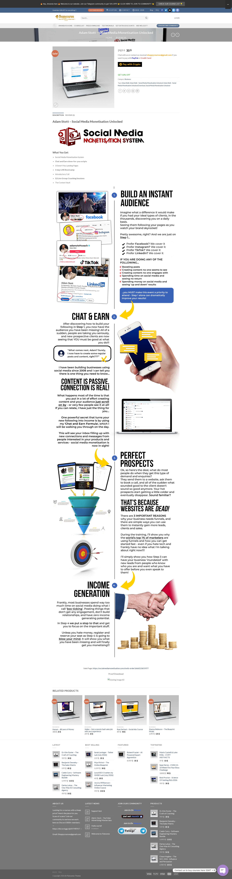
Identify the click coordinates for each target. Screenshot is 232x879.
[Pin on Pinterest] (133, 91)
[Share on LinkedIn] (137, 91)
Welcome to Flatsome (100, 834)
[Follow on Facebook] (162, 10)
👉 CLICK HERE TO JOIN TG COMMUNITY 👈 (136, 4)
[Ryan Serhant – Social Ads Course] (132, 710)
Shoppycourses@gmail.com (69, 834)
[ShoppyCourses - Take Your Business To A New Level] (65, 17)
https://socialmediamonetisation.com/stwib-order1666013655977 (121, 668)
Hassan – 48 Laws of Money (63, 729)
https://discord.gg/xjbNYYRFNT (66, 828)
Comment (94, 828)
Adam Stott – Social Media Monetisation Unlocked (146, 83)
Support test (96, 811)
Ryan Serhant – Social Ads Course (130, 729)
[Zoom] (55, 105)
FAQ (157, 10)
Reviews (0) (70, 115)
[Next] (179, 717)
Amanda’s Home (65, 26)
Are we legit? (142, 26)
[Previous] (52, 717)
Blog (151, 10)
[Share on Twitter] (124, 91)
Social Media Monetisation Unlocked (158, 85)
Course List (79, 26)
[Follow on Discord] (177, 10)
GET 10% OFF (124, 75)
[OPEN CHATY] (222, 870)
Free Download (93, 26)
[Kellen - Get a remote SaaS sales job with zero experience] (100, 710)
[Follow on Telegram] (173, 10)
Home (109, 37)
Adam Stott (125, 83)
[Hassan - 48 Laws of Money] (67, 710)
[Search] (55, 26)
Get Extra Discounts (125, 26)
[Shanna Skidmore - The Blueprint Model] (164, 710)
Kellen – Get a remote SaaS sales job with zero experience (99, 730)
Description (58, 115)
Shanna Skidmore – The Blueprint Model (162, 730)
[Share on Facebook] (120, 91)
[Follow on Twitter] (166, 10)
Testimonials (108, 26)
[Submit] (146, 18)
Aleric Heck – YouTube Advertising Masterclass (101, 819)
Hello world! (96, 826)
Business (121, 37)
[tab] (58, 115)
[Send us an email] (170, 10)
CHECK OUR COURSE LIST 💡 (170, 4)
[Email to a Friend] (129, 91)
